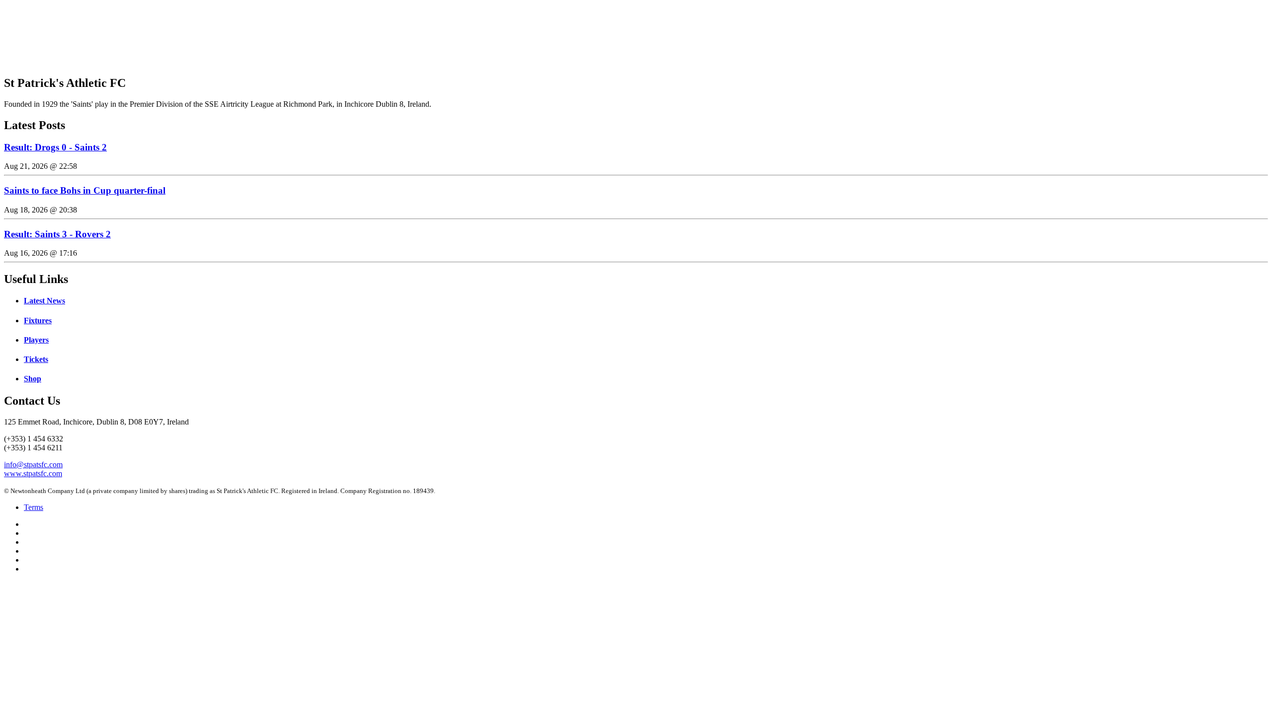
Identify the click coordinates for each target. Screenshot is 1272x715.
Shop (32, 378)
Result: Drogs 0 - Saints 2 (55, 147)
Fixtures (38, 320)
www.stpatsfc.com (33, 473)
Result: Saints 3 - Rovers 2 (57, 234)
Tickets (36, 359)
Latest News (44, 300)
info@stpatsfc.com (33, 464)
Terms (33, 507)
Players (36, 340)
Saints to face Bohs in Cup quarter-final (84, 190)
